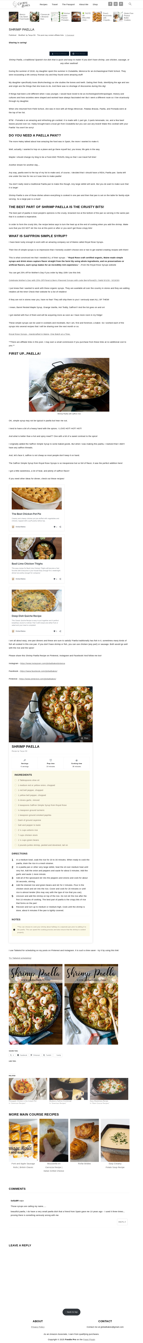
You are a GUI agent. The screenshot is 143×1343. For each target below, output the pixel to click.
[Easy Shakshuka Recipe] (109, 1089)
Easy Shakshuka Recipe (99, 1101)
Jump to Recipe (60, 53)
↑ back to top (71, 1312)
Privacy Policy (37, 1327)
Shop (95, 4)
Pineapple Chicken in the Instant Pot (22, 1101)
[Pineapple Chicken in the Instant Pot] (28, 1089)
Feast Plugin (89, 1339)
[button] (35, 1004)
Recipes (43, 4)
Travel (55, 4)
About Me (83, 4)
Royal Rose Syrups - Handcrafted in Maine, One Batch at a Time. (39, 334)
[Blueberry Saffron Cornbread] (68, 1089)
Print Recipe (80, 53)
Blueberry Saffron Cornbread (60, 1101)
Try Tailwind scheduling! (20, 958)
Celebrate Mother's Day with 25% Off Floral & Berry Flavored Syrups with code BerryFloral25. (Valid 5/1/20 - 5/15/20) (64, 280)
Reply (122, 1222)
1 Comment (69, 35)
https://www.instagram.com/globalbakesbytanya (42, 663)
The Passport (68, 4)
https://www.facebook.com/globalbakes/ (38, 671)
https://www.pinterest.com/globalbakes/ (37, 679)
